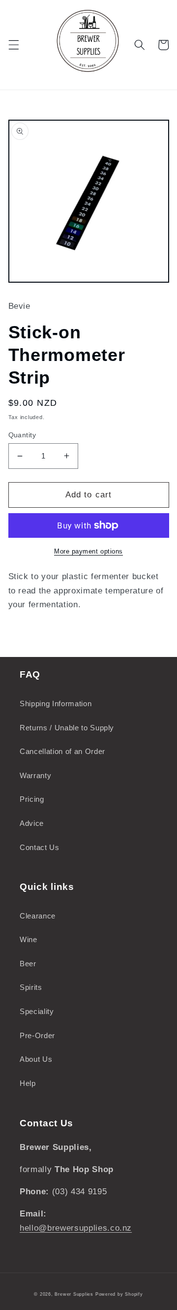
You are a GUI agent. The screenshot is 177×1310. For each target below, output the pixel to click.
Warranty (35, 775)
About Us (36, 1059)
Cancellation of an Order (62, 751)
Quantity (22, 435)
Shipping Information (55, 703)
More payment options (88, 551)
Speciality (37, 1011)
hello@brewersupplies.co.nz (76, 1227)
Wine (28, 939)
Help (28, 1083)
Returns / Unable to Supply (67, 727)
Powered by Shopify (119, 1294)
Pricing (32, 799)
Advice (32, 823)
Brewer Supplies (75, 1294)
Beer (28, 963)
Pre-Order (37, 1035)
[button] (13, 45)
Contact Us (39, 847)
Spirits (31, 987)
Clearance (38, 916)
